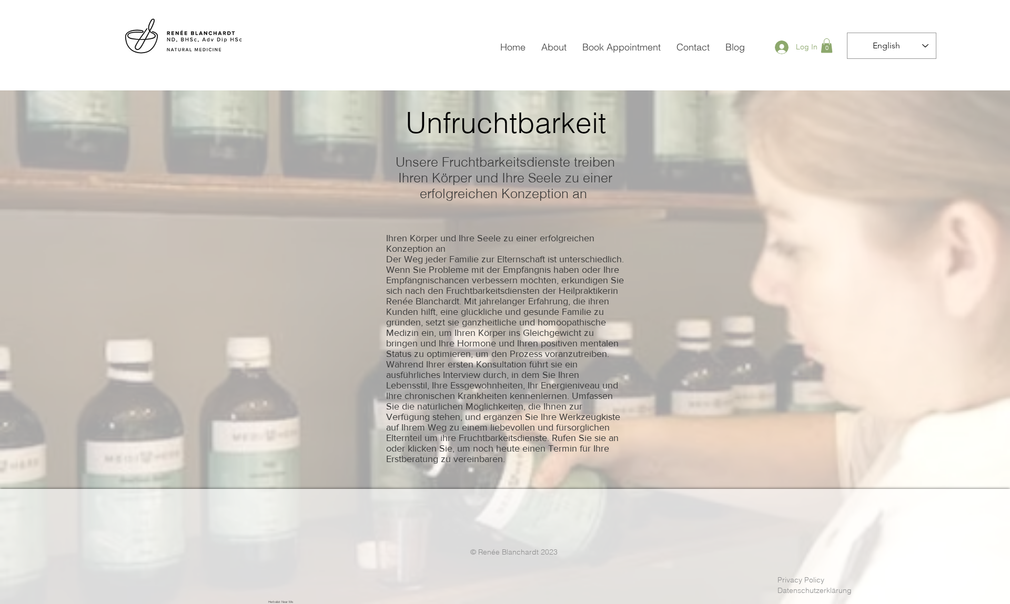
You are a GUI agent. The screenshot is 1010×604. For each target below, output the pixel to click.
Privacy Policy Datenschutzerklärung (814, 585)
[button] (827, 45)
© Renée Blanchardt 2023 (514, 552)
